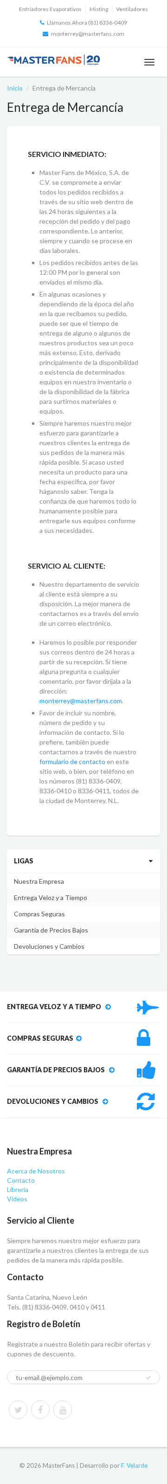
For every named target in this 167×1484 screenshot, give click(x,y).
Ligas (23, 861)
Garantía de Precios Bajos (51, 930)
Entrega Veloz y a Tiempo (50, 897)
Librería (17, 1189)
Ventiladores (132, 9)
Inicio (15, 88)
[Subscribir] (148, 1377)
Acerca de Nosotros (36, 1171)
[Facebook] (40, 1409)
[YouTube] (62, 1409)
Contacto (21, 1180)
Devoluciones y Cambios (49, 946)
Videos (17, 1199)
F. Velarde (134, 1465)
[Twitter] (18, 1409)
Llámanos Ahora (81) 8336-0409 (87, 22)
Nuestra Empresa (39, 881)
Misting (99, 9)
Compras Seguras (39, 914)
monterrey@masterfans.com (87, 33)
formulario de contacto (72, 761)
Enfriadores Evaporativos (50, 9)
